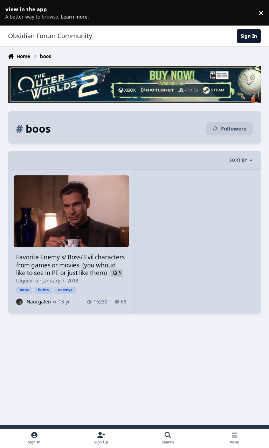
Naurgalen (39, 301)
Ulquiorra (27, 280)
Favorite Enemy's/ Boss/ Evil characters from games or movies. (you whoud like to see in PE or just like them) (70, 265)
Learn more (14, 12)
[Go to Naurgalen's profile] (19, 302)
